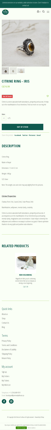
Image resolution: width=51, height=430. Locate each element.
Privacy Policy (6, 340)
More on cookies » (32, 428)
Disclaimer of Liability (9, 349)
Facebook (17, 135)
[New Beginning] (25, 263)
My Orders (5, 376)
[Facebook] (4, 401)
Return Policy (6, 358)
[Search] (43, 11)
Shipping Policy (7, 353)
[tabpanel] (25, 43)
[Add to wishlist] (48, 96)
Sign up (4, 371)
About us (5, 314)
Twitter (25, 135)
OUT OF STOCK (22, 127)
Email (39, 135)
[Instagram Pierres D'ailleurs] (11, 401)
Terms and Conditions (9, 345)
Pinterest (32, 135)
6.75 (9, 118)
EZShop (42, 417)
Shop (3, 318)
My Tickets (5, 380)
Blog (3, 327)
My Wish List (6, 384)
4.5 (4, 118)
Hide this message (21, 428)
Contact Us (5, 322)
